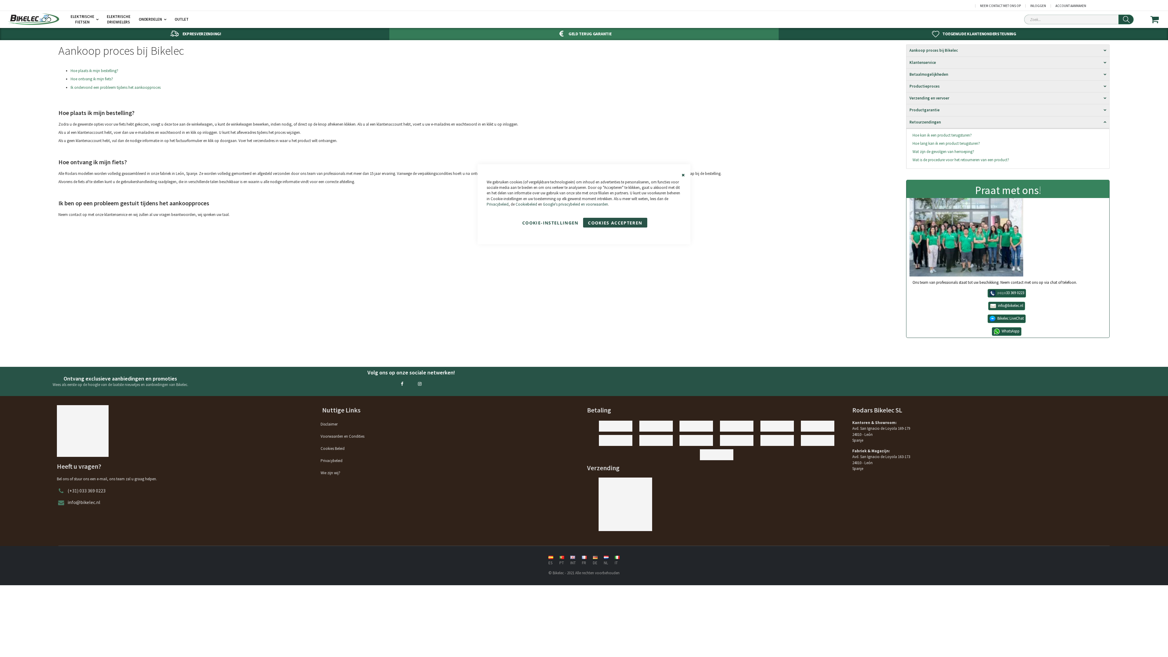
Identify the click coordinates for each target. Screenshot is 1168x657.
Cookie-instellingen (550, 223)
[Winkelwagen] (1158, 19)
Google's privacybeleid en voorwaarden (575, 204)
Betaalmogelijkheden (928, 74)
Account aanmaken (1070, 6)
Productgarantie (924, 110)
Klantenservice (922, 62)
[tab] (1007, 50)
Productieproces (924, 86)
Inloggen (1038, 6)
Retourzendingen (925, 122)
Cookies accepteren (615, 223)
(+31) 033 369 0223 (87, 491)
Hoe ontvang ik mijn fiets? (92, 79)
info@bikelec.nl (84, 502)
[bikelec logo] (33, 19)
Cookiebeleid (526, 204)
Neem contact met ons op (1000, 6)
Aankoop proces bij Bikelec (933, 50)
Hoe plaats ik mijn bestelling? (94, 70)
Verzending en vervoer (929, 98)
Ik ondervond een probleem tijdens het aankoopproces (116, 87)
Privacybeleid (498, 204)
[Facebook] (402, 383)
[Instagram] (419, 383)
